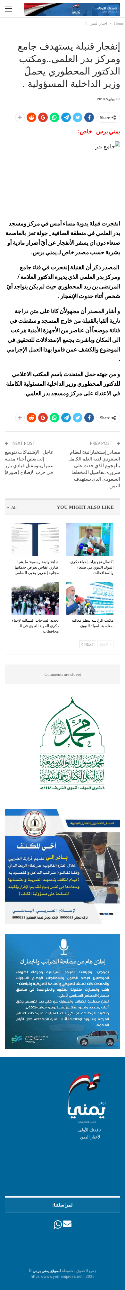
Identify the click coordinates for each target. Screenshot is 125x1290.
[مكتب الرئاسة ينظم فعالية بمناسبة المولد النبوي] (89, 598)
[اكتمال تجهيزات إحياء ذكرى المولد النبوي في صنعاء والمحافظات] (89, 539)
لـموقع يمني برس (47, 1271)
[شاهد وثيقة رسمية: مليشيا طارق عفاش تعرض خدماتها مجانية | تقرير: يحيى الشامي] (35, 539)
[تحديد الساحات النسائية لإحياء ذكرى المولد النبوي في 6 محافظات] (35, 598)
